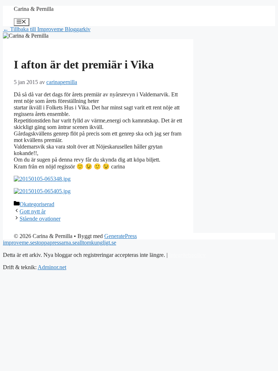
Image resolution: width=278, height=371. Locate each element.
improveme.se (19, 242)
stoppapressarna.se (56, 242)
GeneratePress (120, 236)
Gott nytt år (33, 211)
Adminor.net (52, 267)
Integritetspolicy (187, 255)
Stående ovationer (40, 219)
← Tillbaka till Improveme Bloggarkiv (46, 29)
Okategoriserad (37, 204)
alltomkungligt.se (96, 242)
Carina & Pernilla (34, 9)
